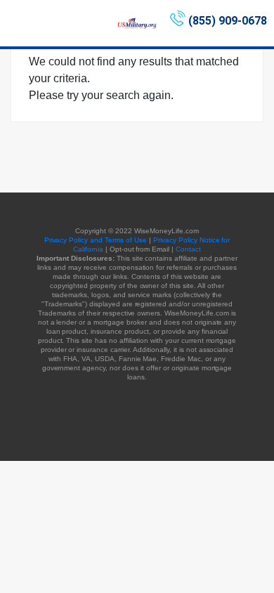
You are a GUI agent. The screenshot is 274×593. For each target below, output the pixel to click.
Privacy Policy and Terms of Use (95, 240)
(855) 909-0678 (227, 20)
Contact (188, 249)
